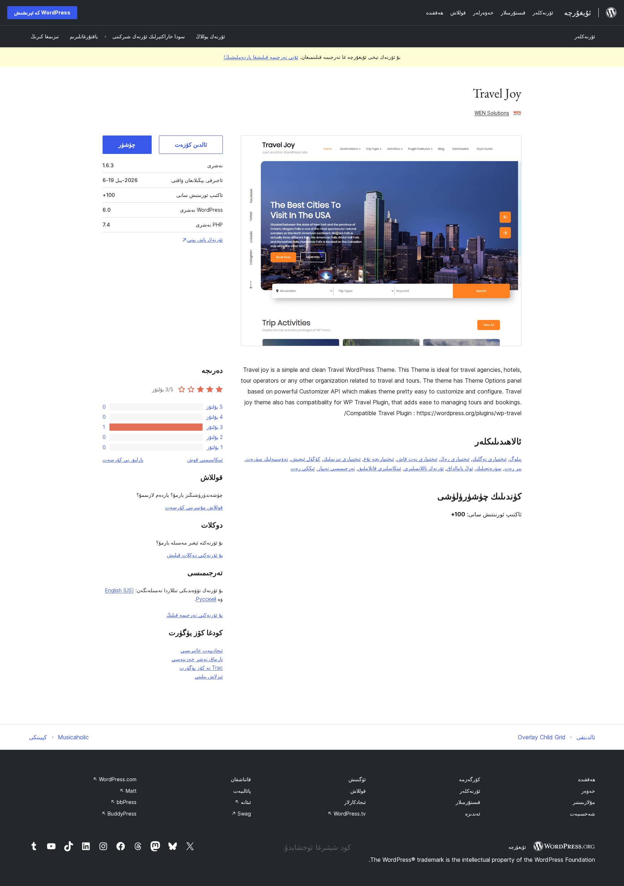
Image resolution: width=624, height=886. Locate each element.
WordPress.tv (347, 813)
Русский (206, 599)
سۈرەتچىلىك (489, 468)
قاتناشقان (241, 779)
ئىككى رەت (303, 468)
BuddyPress (118, 813)
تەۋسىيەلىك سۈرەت (267, 459)
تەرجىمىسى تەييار (336, 468)
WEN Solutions (491, 113)
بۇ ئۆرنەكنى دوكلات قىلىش (195, 555)
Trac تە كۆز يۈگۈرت (201, 667)
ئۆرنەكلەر (585, 36)
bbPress (123, 802)
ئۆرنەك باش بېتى (205, 239)
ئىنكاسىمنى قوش (205, 459)
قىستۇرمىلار (468, 802)
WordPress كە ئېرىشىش (42, 12)
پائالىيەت (242, 791)
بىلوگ (515, 459)
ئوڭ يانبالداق (460, 468)
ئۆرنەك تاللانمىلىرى (424, 468)
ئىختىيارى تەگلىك (489, 459)
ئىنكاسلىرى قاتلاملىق (379, 468)
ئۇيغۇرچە (517, 847)
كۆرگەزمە (469, 779)
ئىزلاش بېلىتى (209, 676)
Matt (128, 791)
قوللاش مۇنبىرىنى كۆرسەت (194, 507)
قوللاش (358, 791)
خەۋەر (588, 791)
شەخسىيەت (582, 813)
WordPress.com (114, 779)
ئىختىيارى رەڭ (454, 459)
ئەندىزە (472, 813)
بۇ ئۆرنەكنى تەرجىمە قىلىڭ (194, 615)
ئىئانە (243, 802)
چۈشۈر (126, 144)
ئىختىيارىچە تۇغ (379, 459)
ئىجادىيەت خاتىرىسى (202, 650)
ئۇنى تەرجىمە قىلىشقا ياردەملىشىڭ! (261, 57)
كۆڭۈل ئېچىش (305, 459)
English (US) (119, 590)
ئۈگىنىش (357, 779)
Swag (241, 813)
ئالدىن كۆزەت (191, 144)
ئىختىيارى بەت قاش (417, 459)
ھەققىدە (586, 779)
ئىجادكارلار (355, 802)
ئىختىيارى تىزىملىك (342, 459)
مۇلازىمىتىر (584, 802)
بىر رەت (512, 468)
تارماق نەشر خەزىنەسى (197, 659)
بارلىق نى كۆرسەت (123, 459)
